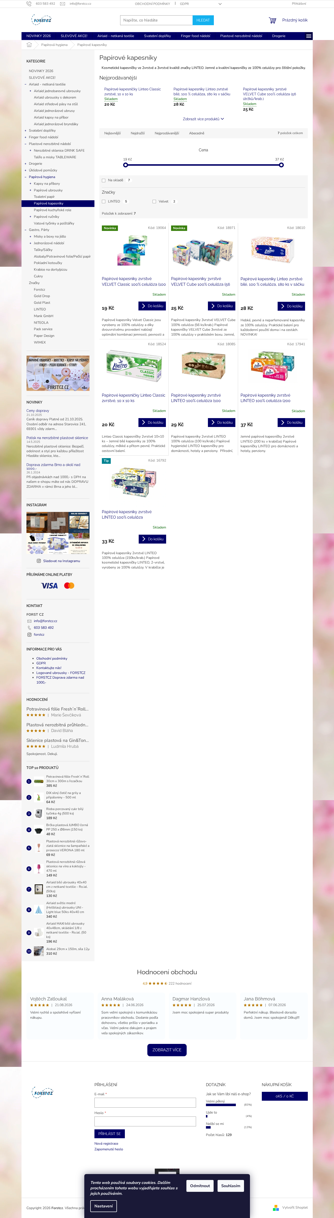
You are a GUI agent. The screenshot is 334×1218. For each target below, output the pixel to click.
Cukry (38, 276)
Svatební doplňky (42, 130)
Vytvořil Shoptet (295, 1207)
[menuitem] (39, 36)
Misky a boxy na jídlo (50, 236)
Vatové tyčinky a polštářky (54, 223)
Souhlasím (230, 1186)
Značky (34, 283)
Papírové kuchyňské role (52, 210)
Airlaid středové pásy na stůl (56, 104)
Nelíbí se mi (215, 1123)
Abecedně (196, 133)
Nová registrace (106, 1143)
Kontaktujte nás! (48, 668)
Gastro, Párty (39, 229)
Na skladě (119, 180)
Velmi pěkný (215, 1101)
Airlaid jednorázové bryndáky (56, 124)
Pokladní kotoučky (48, 263)
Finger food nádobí (43, 137)
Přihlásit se (109, 1134)
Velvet (167, 201)
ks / (285, 1096)
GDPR (184, 4)
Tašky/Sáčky (43, 249)
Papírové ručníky (46, 216)
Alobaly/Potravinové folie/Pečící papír (62, 256)
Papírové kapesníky (48, 203)
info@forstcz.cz (45, 621)
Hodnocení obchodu (167, 972)
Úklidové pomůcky (43, 170)
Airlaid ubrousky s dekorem (55, 97)
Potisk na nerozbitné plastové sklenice (57, 438)
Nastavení (103, 1206)
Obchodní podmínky (152, 4)
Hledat (203, 20)
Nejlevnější (112, 133)
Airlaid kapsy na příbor (51, 117)
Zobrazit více (167, 1050)
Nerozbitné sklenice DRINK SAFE (59, 150)
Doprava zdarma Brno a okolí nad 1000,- (53, 466)
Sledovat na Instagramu (61, 561)
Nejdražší (138, 133)
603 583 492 (44, 627)
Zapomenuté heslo (108, 1149)
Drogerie (35, 163)
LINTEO (117, 201)
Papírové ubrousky (48, 190)
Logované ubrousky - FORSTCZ (60, 672)
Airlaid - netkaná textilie (47, 84)
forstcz (39, 634)
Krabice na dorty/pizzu (50, 269)
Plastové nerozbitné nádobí (50, 144)
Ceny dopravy (37, 411)
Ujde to (211, 1112)
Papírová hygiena (42, 177)
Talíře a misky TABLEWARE (55, 157)
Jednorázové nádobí (49, 243)
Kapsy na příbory (47, 183)
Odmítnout (200, 1186)
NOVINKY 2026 (41, 71)
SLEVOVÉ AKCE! (42, 77)
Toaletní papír (44, 196)
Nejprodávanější (167, 133)
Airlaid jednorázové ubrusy (54, 110)
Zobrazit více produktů (201, 119)
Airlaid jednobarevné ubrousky (57, 91)
